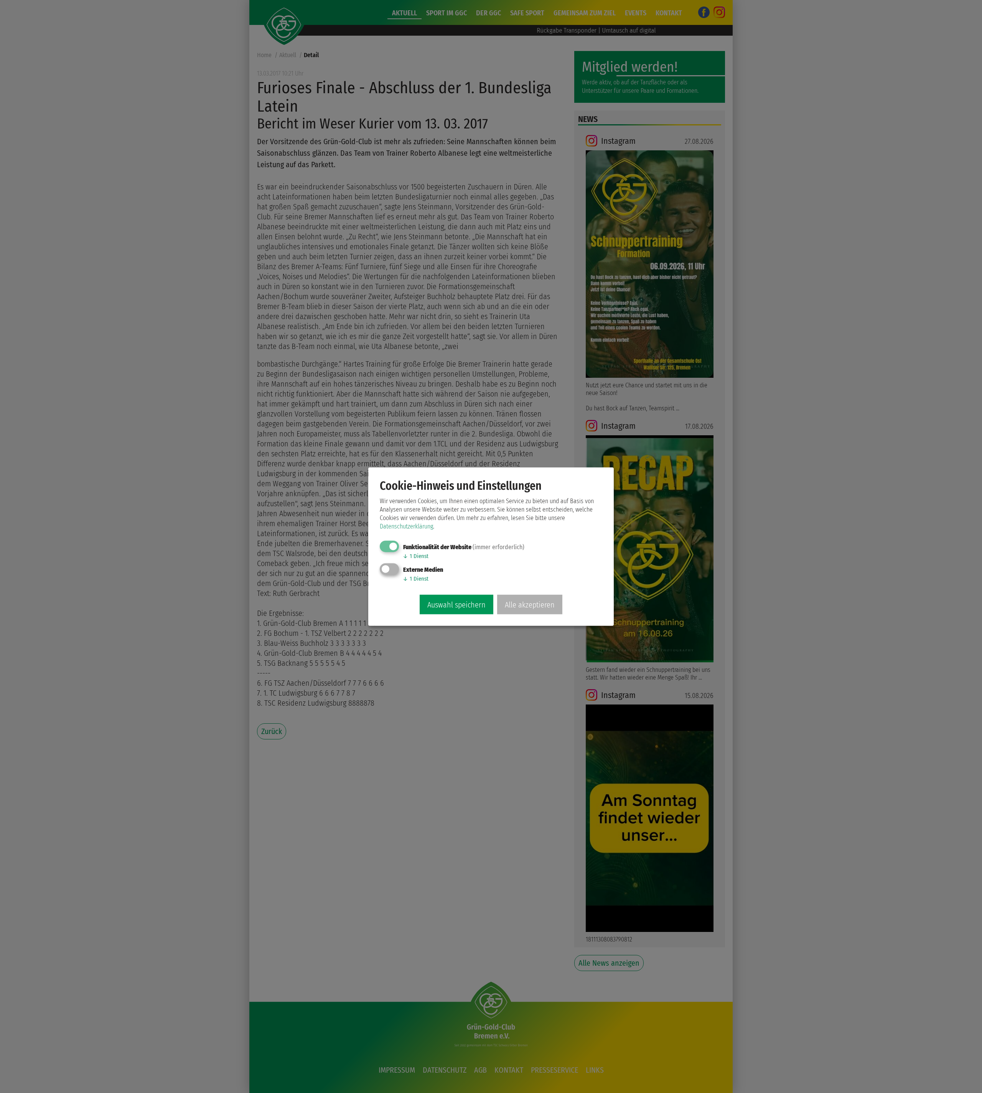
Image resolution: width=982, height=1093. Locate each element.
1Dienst (415, 556)
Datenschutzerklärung (406, 526)
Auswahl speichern (456, 604)
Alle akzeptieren (530, 604)
